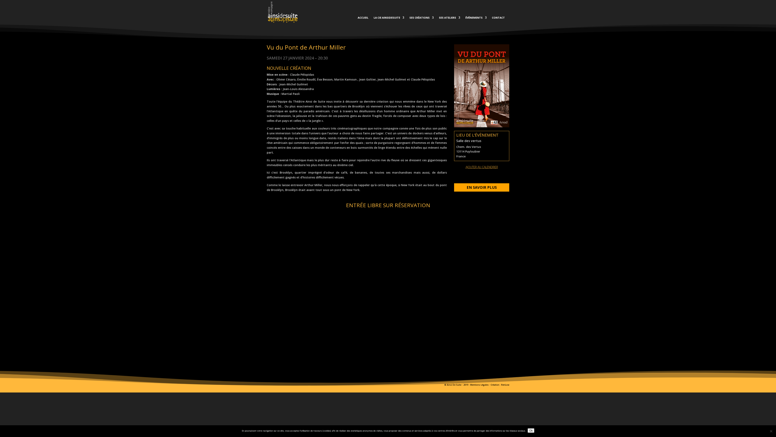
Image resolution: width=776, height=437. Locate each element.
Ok (531, 430)
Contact (498, 17)
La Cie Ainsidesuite (387, 17)
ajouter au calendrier (482, 167)
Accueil (363, 17)
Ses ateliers (447, 17)
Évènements (474, 17)
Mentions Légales (479, 384)
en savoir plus (482, 187)
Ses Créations (419, 17)
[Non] (771, 431)
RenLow (505, 384)
